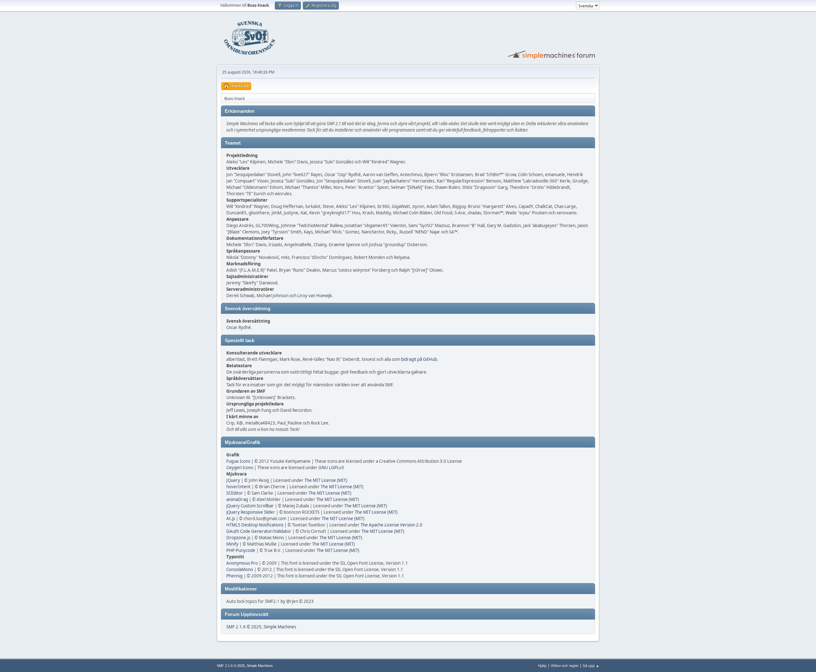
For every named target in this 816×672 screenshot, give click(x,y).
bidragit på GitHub (419, 359)
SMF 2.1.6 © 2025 (243, 627)
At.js (230, 518)
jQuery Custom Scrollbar (250, 506)
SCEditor (234, 493)
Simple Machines (280, 627)
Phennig (234, 576)
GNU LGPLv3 (331, 467)
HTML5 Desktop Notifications (254, 525)
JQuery (233, 480)
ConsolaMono (239, 569)
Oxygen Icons (239, 467)
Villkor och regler (565, 665)
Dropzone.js (238, 537)
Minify (232, 544)
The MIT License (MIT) (325, 480)
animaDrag (237, 499)
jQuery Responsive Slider (250, 512)
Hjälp (542, 665)
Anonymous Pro (242, 563)
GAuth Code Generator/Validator (258, 531)
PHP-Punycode (240, 550)
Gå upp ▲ (591, 665)
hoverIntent (238, 487)
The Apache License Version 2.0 (391, 525)
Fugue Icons (238, 461)
